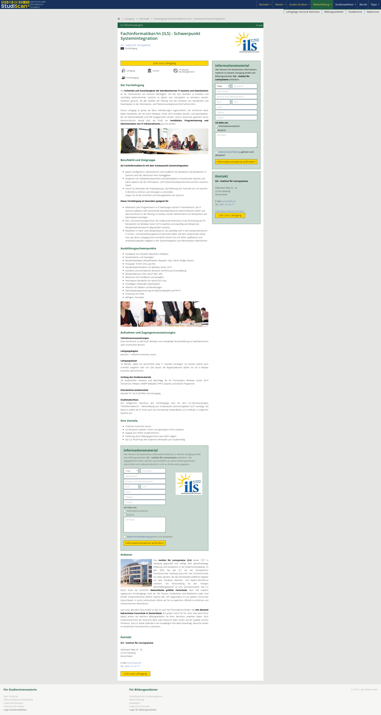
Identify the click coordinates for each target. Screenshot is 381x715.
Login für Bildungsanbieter (143, 709)
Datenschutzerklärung (138, 536)
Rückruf (130, 514)
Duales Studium (298, 4)
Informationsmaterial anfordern (229, 211)
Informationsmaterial (137, 510)
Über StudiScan (11, 696)
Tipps (374, 4)
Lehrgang (129, 18)
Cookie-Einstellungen (13, 703)
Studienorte (355, 11)
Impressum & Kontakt (14, 706)
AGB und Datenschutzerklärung (18, 699)
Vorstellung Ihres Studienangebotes (146, 696)
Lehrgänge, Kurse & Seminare (303, 11)
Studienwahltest (344, 4)
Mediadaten (134, 703)
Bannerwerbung (136, 699)
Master (279, 4)
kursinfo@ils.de (134, 662)
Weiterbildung (321, 4)
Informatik (144, 18)
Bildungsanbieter (334, 11)
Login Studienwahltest (15, 709)
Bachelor (264, 4)
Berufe (363, 4)
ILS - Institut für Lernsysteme (135, 45)
